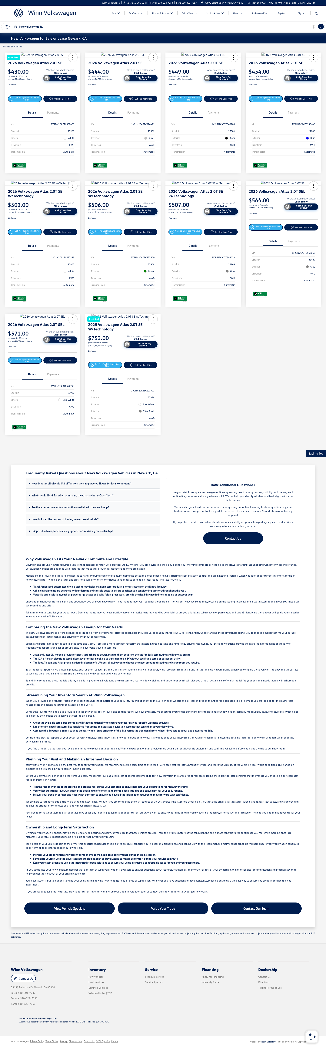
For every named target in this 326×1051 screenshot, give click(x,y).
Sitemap (64, 1041)
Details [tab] (32, 112)
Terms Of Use (51, 1041)
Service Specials (154, 982)
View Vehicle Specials (69, 908)
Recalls (114, 1041)
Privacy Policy (37, 1041)
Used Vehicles (96, 982)
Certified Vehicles (98, 987)
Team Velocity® (268, 1041)
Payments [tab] (53, 112)
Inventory (97, 969)
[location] (202, 2)
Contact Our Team (256, 908)
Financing (210, 969)
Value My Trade (210, 982)
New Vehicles (95, 976)
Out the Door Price (63, 98)
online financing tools (254, 507)
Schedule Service (154, 976)
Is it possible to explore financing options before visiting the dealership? (72, 531)
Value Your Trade (163, 908)
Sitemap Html (75, 1041)
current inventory (274, 575)
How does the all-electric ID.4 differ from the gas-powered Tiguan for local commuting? (81, 483)
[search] (316, 14)
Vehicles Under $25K (100, 993)
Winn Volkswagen (20, 1041)
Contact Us (233, 538)
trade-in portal (213, 511)
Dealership (267, 969)
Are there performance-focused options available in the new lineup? (70, 507)
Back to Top (316, 453)
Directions (264, 982)
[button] (25, 98)
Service (151, 969)
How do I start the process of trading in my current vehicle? (65, 519)
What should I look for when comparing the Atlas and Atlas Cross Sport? (73, 495)
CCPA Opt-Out (103, 1041)
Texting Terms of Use (270, 987)
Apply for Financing (213, 976)
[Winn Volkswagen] (43, 13)
